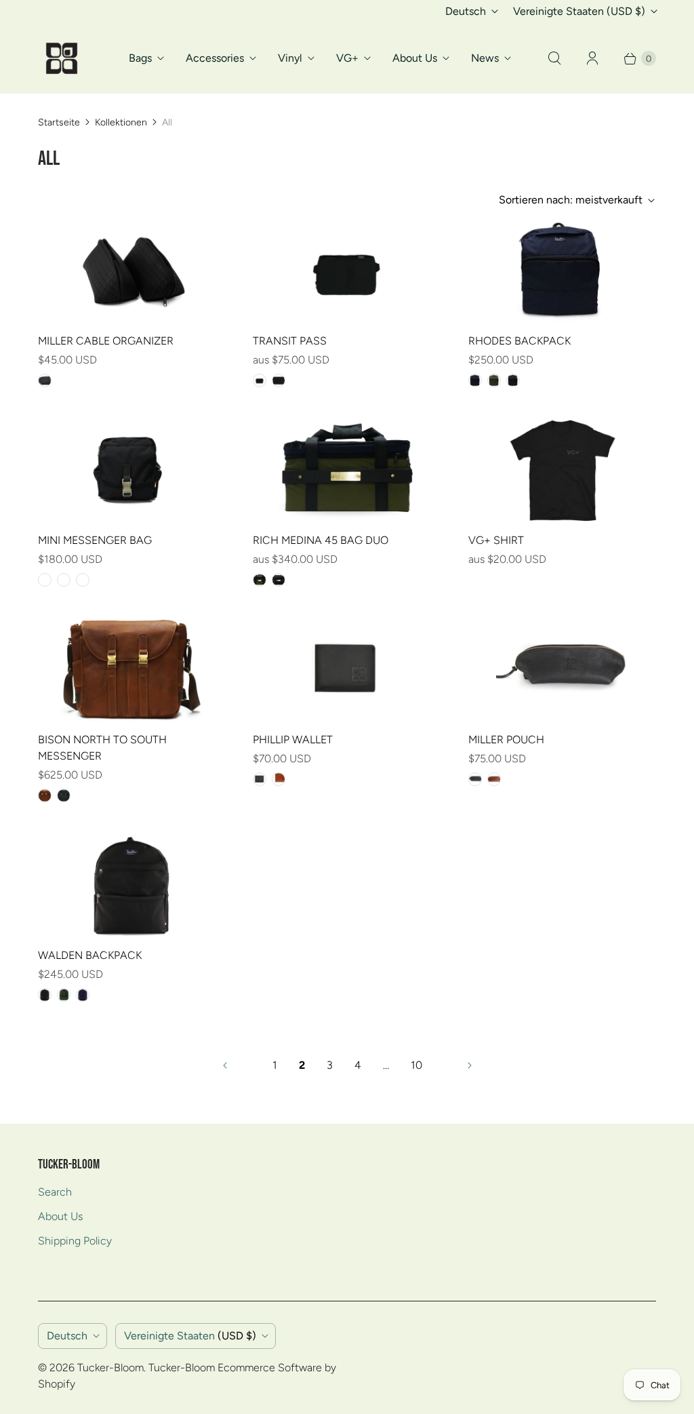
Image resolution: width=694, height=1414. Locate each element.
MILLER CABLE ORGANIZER (106, 340)
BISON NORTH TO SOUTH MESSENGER (102, 747)
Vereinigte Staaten (579, 11)
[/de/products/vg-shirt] (562, 471)
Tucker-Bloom (110, 1367)
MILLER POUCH (506, 739)
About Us (414, 58)
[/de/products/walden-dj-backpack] (132, 886)
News (485, 58)
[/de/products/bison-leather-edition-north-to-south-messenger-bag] (132, 670)
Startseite (59, 122)
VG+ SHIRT (496, 540)
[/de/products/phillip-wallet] (346, 670)
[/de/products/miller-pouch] (562, 670)
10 (416, 1065)
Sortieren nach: (570, 199)
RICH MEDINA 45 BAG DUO (320, 540)
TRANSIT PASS (290, 340)
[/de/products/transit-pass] (346, 271)
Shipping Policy (75, 1240)
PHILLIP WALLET (293, 739)
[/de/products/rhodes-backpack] (562, 271)
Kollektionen (121, 122)
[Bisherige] (225, 1065)
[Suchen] (554, 58)
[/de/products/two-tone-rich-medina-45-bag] (346, 471)
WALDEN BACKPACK (90, 955)
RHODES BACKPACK (519, 340)
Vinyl (290, 58)
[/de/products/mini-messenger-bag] (132, 471)
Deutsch (465, 11)
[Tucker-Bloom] (61, 58)
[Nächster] (470, 1065)
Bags (140, 58)
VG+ (347, 58)
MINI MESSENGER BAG (95, 540)
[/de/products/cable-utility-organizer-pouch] (132, 271)
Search (55, 1191)
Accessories (215, 58)
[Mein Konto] (592, 58)
